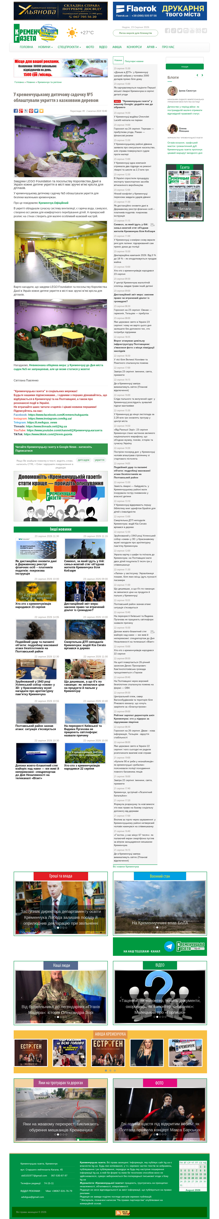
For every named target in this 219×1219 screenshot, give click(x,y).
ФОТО (90, 47)
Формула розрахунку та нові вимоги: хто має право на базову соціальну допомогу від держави (134, 807)
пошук (184, 66)
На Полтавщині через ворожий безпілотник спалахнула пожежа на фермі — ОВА (134, 684)
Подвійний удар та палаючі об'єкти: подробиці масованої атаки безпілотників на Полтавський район (36, 646)
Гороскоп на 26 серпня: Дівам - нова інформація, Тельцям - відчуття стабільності (134, 734)
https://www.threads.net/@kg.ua (46, 426)
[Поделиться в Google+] (21, 111)
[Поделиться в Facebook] (16, 111)
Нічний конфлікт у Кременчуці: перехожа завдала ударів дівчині (132, 195)
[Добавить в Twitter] (36, 111)
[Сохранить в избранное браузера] (41, 111)
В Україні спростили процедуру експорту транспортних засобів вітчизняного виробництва (131, 181)
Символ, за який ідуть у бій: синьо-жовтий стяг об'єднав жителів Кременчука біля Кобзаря (84, 566)
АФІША (117, 47)
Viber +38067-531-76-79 (58, 1191)
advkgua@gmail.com (32, 1197)
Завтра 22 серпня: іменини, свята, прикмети (133, 782)
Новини (31, 82)
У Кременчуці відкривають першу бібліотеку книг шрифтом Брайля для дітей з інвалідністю (135, 508)
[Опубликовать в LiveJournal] (26, 111)
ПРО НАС (168, 47)
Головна (19, 82)
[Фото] (160, 1082)
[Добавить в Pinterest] (31, 111)
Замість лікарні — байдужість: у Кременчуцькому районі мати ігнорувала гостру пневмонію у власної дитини (131, 491)
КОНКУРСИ (134, 47)
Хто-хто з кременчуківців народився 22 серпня (82, 767)
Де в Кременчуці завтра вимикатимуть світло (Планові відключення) (130, 387)
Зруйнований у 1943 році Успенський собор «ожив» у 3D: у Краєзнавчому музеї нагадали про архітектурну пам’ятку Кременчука (35, 688)
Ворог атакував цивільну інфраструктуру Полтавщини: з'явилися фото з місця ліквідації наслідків (134, 345)
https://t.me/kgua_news (42, 422)
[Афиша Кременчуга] (110, 1034)
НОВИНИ (44, 47)
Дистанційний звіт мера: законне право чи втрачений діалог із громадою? (84, 607)
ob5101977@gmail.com (34, 1175)
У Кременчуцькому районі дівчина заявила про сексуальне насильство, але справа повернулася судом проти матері (134, 149)
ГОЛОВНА (26, 47)
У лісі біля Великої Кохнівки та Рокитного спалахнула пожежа (131, 361)
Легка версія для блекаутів (135, 33)
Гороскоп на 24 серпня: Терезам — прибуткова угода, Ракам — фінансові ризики (134, 132)
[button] (22, 908)
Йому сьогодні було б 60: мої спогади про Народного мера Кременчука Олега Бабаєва (184, 108)
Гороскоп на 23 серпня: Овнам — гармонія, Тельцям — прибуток (133, 312)
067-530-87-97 (58, 1175)
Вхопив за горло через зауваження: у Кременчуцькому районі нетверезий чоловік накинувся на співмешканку (135, 823)
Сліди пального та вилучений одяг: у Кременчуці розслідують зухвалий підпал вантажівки (134, 402)
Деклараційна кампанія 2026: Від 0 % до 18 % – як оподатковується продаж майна (135, 258)
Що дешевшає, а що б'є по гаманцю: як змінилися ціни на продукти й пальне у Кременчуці (84, 686)
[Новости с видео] (160, 965)
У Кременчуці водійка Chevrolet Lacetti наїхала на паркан (131, 118)
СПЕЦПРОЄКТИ (68, 47)
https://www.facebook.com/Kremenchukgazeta (58, 414)
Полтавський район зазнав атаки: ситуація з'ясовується (35, 727)
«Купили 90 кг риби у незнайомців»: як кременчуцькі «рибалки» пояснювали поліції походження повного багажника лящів (134, 766)
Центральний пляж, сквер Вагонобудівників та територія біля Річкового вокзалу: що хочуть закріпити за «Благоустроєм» (133, 701)
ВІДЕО (103, 47)
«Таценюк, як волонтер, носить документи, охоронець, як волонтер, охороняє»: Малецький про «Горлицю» (160, 1006)
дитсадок (83, 459)
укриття (99, 459)
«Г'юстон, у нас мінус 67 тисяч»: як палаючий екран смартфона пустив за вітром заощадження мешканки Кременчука (134, 840)
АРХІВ (151, 47)
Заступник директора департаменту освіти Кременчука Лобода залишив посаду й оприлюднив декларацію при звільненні (61, 917)
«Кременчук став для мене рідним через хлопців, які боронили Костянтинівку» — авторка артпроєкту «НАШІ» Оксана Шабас (61, 1006)
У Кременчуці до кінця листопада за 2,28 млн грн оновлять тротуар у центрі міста (134, 417)
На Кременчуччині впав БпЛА (160, 923)
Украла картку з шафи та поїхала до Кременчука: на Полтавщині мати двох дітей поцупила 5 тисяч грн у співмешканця (134, 559)
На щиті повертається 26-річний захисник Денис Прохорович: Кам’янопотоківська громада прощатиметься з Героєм (132, 667)
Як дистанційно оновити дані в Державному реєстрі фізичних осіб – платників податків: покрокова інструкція (36, 567)
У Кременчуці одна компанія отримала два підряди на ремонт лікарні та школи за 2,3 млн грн (132, 166)
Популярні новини (134, 61)
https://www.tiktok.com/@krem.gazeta (48, 434)
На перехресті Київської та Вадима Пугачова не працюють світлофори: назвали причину (83, 730)
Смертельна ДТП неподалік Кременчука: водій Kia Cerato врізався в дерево (85, 645)
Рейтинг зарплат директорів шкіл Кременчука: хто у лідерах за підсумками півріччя (134, 718)
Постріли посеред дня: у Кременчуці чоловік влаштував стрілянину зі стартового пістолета (134, 455)
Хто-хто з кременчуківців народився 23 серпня (33, 605)
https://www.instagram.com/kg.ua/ (50, 418)
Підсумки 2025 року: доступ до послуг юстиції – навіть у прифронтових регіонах (185, 146)
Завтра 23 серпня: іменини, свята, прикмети (133, 373)
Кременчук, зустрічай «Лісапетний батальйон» (133, 794)
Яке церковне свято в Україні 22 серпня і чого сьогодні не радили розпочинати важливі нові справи (132, 749)
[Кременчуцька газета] (36, 33)
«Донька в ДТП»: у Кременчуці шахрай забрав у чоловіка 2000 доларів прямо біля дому (131, 75)
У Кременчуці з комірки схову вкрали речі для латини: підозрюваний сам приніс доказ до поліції (134, 243)
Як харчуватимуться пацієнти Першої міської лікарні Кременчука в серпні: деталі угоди (135, 91)
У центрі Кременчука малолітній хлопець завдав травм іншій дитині (133, 284)
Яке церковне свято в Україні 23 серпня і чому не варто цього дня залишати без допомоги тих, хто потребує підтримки (132, 326)
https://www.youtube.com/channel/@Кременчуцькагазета (64, 430)
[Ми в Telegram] (160, 946)
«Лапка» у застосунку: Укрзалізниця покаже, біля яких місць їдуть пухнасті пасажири (135, 576)
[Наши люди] (60, 965)
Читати (184, 205)
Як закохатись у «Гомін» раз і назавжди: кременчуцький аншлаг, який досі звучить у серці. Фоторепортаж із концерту (160, 1124)
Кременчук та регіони (50, 82)
